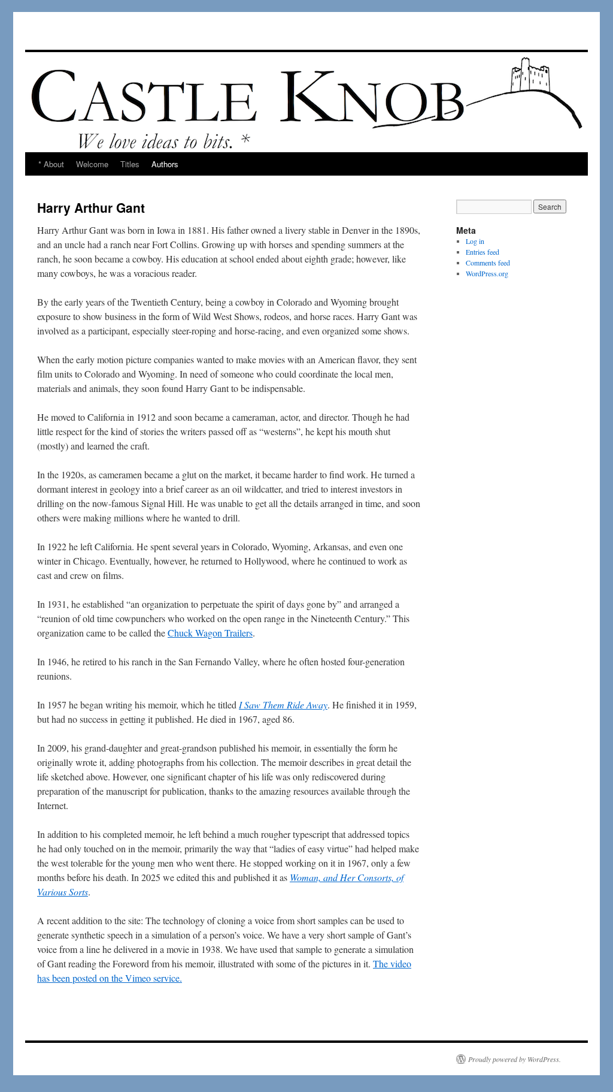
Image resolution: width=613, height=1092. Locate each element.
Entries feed (482, 252)
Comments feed (488, 262)
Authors (164, 164)
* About (51, 164)
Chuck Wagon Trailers (210, 632)
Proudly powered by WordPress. (514, 1059)
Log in (475, 241)
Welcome (92, 164)
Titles (129, 164)
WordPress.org (487, 273)
